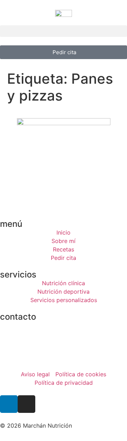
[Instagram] (26, 404)
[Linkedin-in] (9, 404)
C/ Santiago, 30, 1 (24, 325)
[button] (63, 31)
